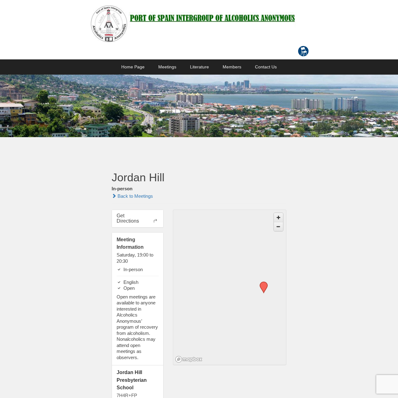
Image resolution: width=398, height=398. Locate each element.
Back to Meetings (134, 196)
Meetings (167, 66)
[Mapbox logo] (188, 359)
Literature (199, 66)
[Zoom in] (278, 217)
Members (232, 66)
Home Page (133, 66)
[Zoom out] (278, 226)
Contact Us (266, 66)
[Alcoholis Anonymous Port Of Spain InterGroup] (199, 106)
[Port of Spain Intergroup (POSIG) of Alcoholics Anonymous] (193, 23)
